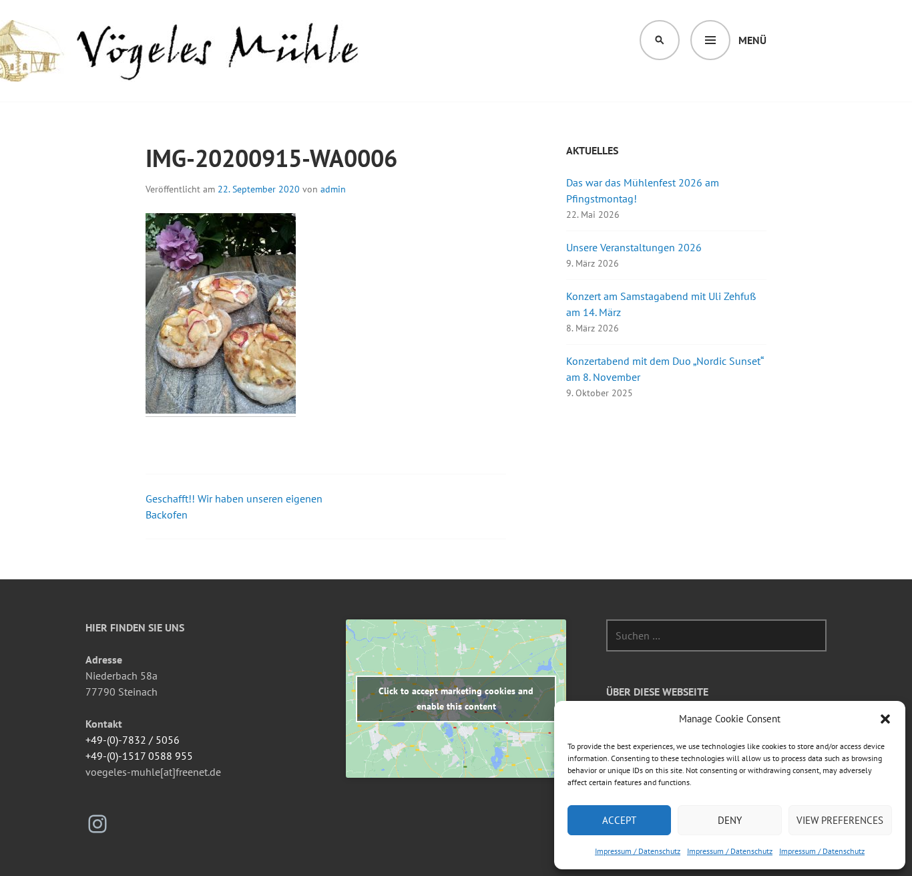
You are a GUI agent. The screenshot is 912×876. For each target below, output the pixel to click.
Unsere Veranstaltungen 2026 (634, 247)
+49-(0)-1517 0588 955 (139, 755)
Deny (730, 820)
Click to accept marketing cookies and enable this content (456, 698)
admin (333, 189)
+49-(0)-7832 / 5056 (132, 739)
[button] (885, 719)
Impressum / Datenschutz (637, 851)
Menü (752, 40)
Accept (619, 820)
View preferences (839, 820)
